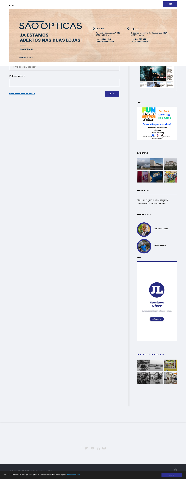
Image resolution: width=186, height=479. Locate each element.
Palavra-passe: (17, 76)
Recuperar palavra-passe (22, 93)
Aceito (171, 475)
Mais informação (73, 475)
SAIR (170, 4)
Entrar (112, 93)
